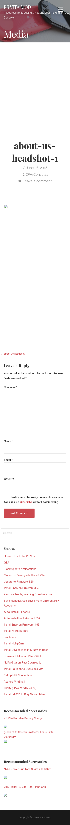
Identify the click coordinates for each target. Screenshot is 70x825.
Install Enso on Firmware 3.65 (21, 624)
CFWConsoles (37, 174)
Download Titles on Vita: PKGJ (22, 656)
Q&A (6, 562)
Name (8, 441)
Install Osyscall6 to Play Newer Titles (26, 650)
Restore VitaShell (14, 681)
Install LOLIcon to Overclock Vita (23, 669)
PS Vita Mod (17, 7)
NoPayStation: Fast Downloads (22, 662)
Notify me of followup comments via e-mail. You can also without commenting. (34, 499)
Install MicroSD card (16, 630)
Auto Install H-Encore (17, 612)
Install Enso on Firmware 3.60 (21, 588)
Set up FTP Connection (18, 675)
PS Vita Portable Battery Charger (23, 718)
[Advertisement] (35, 83)
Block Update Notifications (20, 569)
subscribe (26, 502)
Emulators (10, 637)
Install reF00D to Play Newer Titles (24, 694)
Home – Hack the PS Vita (19, 556)
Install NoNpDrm (14, 643)
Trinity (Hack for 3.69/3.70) (20, 688)
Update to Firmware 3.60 (19, 581)
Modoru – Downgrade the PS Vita (24, 575)
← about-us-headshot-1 (14, 353)
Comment (11, 387)
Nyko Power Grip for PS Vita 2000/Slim (27, 769)
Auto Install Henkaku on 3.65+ (22, 618)
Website (9, 478)
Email (8, 460)
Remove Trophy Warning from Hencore (28, 594)
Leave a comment (37, 181)
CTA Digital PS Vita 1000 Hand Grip (25, 787)
